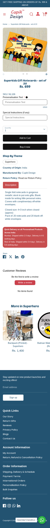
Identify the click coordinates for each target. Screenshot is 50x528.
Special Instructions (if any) (16, 112)
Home (5, 24)
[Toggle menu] (4, 14)
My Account (9, 453)
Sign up (13, 397)
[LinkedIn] (18, 505)
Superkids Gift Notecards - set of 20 (24, 24)
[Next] (46, 74)
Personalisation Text (14, 97)
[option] (25, 50)
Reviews (7, 425)
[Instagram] (9, 505)
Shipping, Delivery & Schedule (19, 471)
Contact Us (9, 438)
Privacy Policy (10, 429)
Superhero (10, 162)
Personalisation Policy (14, 485)
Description (10, 185)
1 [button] (23, 74)
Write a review (25, 282)
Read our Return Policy (29, 178)
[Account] (38, 15)
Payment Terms (11, 476)
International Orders (14, 480)
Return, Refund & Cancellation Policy (22, 457)
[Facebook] (4, 505)
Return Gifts (9, 421)
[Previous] (4, 74)
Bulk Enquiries (10, 489)
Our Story (8, 416)
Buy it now (25, 147)
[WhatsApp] (14, 505)
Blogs (6, 434)
